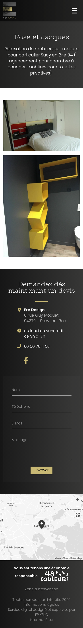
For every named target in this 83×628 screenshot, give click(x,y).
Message (19, 439)
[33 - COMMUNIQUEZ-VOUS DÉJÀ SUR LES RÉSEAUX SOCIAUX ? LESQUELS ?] (26, 360)
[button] (41, 523)
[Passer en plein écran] (77, 514)
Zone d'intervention (41, 589)
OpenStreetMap (72, 558)
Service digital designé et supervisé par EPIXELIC (41, 612)
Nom (16, 389)
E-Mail (17, 423)
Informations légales (41, 604)
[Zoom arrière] (77, 506)
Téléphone (21, 406)
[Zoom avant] (77, 499)
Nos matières (41, 619)
